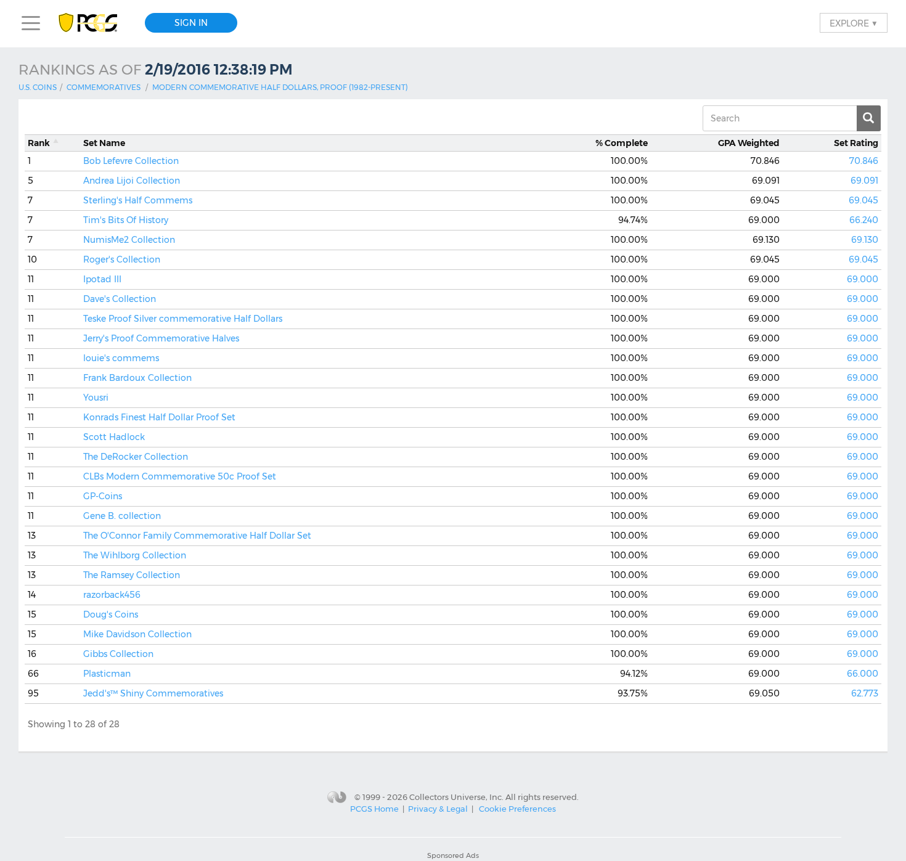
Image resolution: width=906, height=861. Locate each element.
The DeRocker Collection (135, 456)
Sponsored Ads (453, 855)
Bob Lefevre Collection (131, 160)
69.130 (864, 239)
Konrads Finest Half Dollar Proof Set (159, 417)
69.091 (864, 180)
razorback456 (112, 594)
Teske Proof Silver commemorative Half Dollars (182, 318)
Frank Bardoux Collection (137, 377)
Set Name (104, 143)
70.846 (863, 160)
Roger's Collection (121, 259)
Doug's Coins (110, 614)
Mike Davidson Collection (137, 634)
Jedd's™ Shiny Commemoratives (153, 693)
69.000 (862, 279)
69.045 (863, 200)
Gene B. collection (122, 515)
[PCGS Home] (94, 23)
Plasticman (107, 673)
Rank (39, 143)
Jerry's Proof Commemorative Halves (161, 338)
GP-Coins (102, 496)
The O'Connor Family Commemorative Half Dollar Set (197, 535)
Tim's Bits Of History (125, 220)
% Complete (621, 143)
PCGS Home (374, 809)
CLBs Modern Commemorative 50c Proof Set (179, 476)
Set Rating (856, 143)
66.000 (862, 673)
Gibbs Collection (118, 653)
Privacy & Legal (438, 809)
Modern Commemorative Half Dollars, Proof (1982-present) (280, 87)
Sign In (191, 22)
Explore (854, 23)
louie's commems (121, 358)
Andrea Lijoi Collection (131, 180)
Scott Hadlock (114, 437)
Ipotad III (102, 279)
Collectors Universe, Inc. (456, 797)
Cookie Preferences (517, 809)
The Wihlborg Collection (134, 555)
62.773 (864, 693)
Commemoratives (104, 87)
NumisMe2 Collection (129, 239)
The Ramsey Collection (131, 575)
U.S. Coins (37, 87)
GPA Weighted (749, 143)
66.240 (863, 220)
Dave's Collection (119, 298)
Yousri (95, 397)
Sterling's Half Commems (137, 200)
